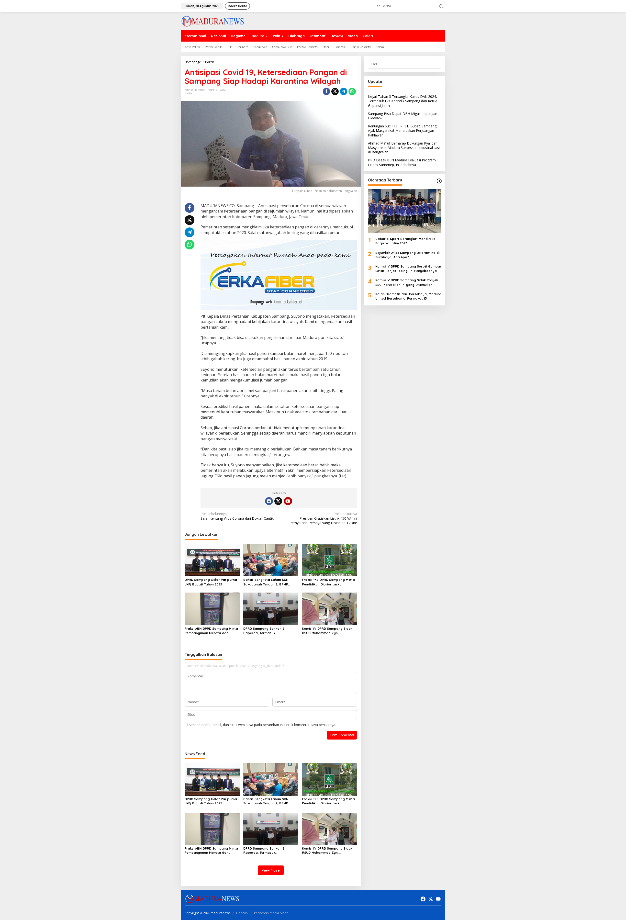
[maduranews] (212, 21)
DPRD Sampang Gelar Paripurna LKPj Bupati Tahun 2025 (211, 582)
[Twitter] (278, 501)
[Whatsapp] (352, 91)
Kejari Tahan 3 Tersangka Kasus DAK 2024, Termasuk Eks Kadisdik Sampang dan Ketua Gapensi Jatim (402, 101)
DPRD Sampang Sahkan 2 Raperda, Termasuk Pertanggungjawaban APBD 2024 (270, 631)
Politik (188, 93)
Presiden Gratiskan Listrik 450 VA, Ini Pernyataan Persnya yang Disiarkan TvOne (323, 518)
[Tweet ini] (335, 91)
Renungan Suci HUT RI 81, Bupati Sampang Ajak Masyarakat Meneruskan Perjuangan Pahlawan (402, 130)
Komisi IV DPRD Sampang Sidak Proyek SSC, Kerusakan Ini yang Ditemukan (406, 282)
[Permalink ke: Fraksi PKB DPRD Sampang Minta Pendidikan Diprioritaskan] (329, 559)
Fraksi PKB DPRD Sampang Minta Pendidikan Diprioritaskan (328, 582)
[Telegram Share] (343, 91)
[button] (441, 6)
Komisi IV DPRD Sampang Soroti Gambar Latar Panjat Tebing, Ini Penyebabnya (408, 268)
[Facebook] (269, 501)
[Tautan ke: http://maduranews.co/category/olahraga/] (439, 181)
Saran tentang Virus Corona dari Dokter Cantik (237, 516)
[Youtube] (288, 501)
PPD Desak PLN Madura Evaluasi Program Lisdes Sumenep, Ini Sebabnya (402, 162)
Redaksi (242, 913)
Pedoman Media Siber (271, 913)
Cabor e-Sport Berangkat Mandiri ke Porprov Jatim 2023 (405, 241)
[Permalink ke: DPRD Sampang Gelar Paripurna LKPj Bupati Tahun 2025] (212, 559)
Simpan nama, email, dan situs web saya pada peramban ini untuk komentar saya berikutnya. (262, 724)
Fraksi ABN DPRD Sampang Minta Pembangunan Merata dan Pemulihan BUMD (211, 631)
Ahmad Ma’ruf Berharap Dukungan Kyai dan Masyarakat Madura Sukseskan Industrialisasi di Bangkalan (404, 147)
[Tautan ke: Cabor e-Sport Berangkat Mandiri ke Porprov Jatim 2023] (404, 211)
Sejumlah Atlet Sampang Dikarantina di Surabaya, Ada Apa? (407, 255)
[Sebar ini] (326, 91)
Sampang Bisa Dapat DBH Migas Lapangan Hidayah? (402, 115)
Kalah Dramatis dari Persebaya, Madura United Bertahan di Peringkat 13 (408, 296)
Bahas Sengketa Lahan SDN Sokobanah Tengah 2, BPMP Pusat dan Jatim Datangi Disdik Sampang (268, 582)
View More (271, 870)
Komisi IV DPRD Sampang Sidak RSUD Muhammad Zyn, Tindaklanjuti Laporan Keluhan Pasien (327, 631)
